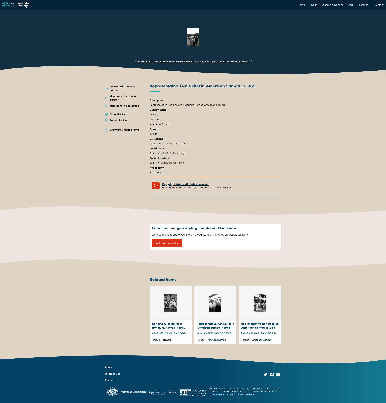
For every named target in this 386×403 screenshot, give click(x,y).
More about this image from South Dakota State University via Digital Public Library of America (191, 61)
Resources (364, 4)
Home (301, 4)
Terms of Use (112, 373)
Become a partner (332, 4)
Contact (379, 4)
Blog (350, 4)
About (313, 4)
